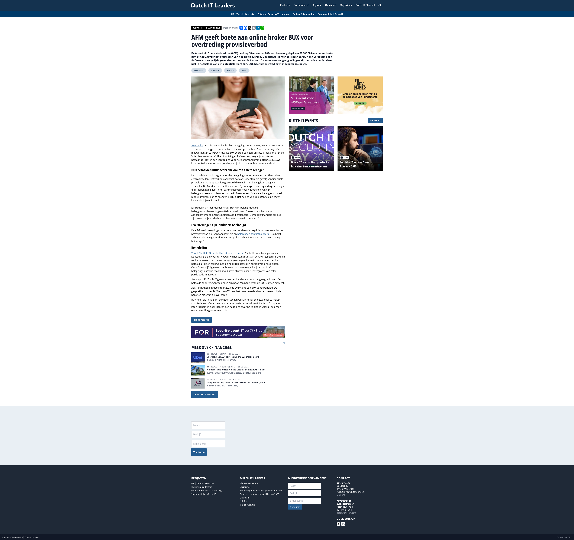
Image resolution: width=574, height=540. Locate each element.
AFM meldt (197, 145)
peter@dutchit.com (346, 512)
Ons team (244, 497)
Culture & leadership (201, 486)
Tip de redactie (201, 319)
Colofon (243, 501)
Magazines (245, 486)
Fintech (230, 70)
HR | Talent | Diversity (202, 483)
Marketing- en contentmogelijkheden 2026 (261, 490)
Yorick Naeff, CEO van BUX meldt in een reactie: (217, 253)
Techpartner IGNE (564, 537)
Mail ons (341, 494)
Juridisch (215, 70)
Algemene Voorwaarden (12, 537)
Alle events (375, 120)
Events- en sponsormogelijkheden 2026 (259, 494)
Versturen (199, 452)
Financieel (198, 70)
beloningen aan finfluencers (253, 234)
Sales (244, 70)
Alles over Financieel (204, 394)
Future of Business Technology (206, 490)
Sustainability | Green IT (203, 494)
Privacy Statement (32, 537)
